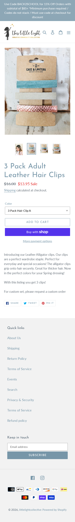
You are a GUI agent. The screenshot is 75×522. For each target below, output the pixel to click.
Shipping (10, 190)
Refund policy (17, 420)
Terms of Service (19, 369)
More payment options (37, 241)
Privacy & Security (20, 400)
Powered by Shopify (54, 509)
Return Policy (16, 359)
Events (12, 379)
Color (8, 203)
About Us (14, 338)
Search (12, 390)
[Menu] (69, 32)
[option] (19, 149)
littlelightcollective (30, 509)
